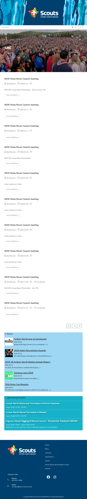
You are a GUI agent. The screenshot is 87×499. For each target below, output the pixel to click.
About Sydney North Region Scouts (57, 465)
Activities (48, 453)
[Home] (5, 53)
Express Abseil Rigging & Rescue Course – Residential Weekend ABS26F (42, 421)
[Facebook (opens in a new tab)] (72, 27)
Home (47, 445)
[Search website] (80, 27)
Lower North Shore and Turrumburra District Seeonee (32, 403)
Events (47, 461)
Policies (48, 469)
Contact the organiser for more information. (44, 427)
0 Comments (41, 282)
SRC (9, 53)
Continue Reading (13, 95)
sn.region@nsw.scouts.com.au (22, 487)
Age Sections (49, 457)
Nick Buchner (11, 84)
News (47, 449)
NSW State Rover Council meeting (21, 78)
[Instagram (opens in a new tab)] (75, 27)
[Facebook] (48, 477)
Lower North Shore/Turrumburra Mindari (26, 412)
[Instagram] (55, 477)
